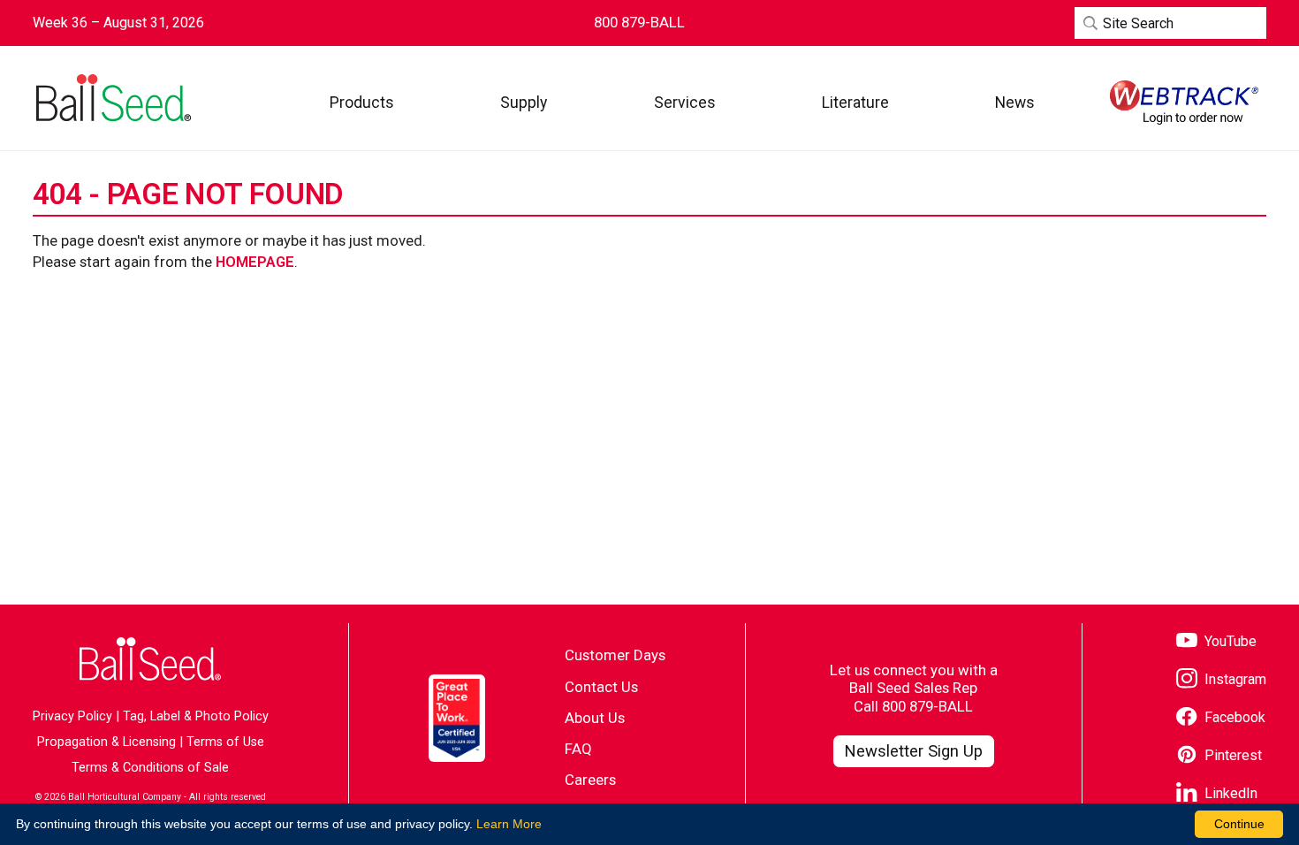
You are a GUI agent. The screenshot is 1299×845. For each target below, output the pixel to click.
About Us (595, 718)
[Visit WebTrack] (1184, 102)
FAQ (578, 748)
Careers (590, 779)
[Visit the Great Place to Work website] (457, 718)
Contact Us (601, 687)
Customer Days (615, 655)
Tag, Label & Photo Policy (196, 716)
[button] (361, 102)
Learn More (509, 824)
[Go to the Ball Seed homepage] (112, 98)
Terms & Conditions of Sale (150, 767)
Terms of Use (225, 742)
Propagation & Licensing (106, 742)
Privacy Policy (72, 716)
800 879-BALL (927, 706)
